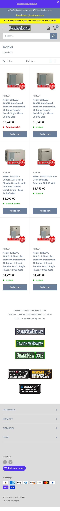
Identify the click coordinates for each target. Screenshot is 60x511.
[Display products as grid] (51, 61)
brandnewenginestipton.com (30, 15)
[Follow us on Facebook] (5, 462)
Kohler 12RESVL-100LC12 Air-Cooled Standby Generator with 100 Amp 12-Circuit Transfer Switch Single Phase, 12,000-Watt (14, 261)
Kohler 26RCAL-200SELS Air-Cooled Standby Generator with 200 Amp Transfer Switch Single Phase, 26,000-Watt (14, 108)
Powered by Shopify (11, 501)
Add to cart (15, 134)
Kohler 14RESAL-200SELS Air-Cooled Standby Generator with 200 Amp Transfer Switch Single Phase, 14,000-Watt (14, 185)
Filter (9, 61)
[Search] (53, 36)
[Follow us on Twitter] (10, 462)
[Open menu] (4, 28)
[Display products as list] (55, 61)
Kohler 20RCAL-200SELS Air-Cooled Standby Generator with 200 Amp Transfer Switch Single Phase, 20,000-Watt (44, 108)
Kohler (6, 96)
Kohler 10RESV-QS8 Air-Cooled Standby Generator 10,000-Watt (45, 180)
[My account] (48, 28)
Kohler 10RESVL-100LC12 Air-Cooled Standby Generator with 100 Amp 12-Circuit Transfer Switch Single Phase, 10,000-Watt (44, 261)
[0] (55, 28)
